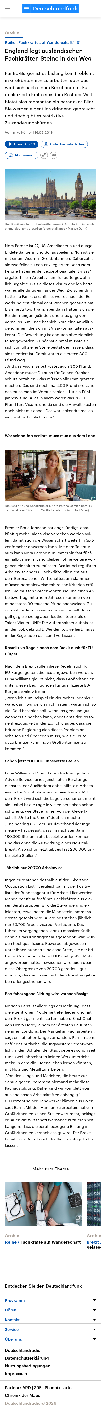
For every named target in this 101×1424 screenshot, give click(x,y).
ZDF (39, 1387)
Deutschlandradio (22, 1350)
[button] (7, 8)
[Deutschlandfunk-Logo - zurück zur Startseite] (50, 8)
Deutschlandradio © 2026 (30, 1403)
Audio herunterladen (66, 144)
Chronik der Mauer (23, 1395)
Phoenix (54, 1387)
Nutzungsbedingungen (27, 1365)
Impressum (16, 1373)
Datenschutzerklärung (27, 1357)
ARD (27, 1387)
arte (68, 1387)
